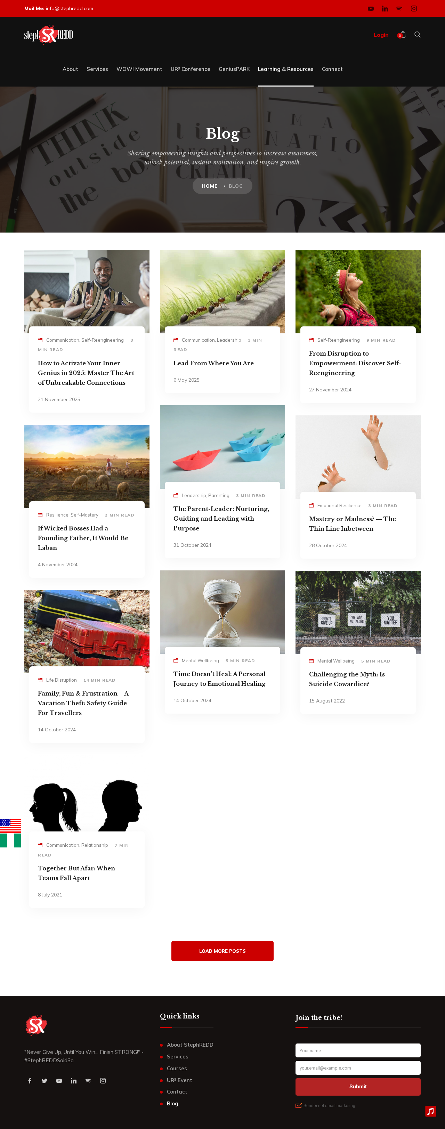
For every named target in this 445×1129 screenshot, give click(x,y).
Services (177, 1056)
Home (210, 186)
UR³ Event (179, 1080)
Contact (177, 1091)
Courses (177, 1068)
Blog (172, 1103)
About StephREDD (190, 1044)
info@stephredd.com (69, 8)
